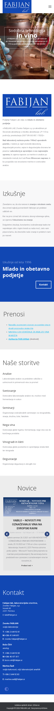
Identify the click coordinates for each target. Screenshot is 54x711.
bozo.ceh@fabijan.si (13, 660)
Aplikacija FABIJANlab (19, 339)
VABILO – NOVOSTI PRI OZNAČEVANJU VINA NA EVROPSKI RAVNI (27, 524)
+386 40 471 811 (12, 656)
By (28, 533)
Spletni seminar (15, 533)
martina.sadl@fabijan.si (15, 679)
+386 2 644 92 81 (12, 632)
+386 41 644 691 (12, 635)
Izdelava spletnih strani (23, 705)
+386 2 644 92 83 (12, 653)
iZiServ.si (36, 705)
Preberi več (26, 566)
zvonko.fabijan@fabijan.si (16, 639)
